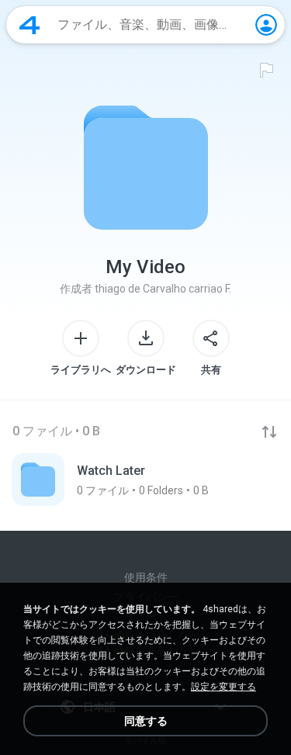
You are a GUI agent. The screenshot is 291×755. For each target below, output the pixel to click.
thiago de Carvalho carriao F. (163, 288)
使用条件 (146, 577)
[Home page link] (29, 25)
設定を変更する (223, 686)
